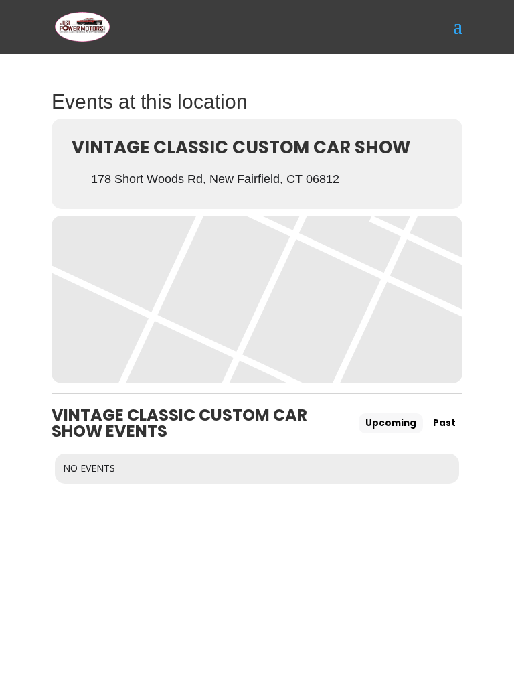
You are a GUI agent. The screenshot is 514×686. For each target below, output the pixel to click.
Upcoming (390, 423)
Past (444, 423)
